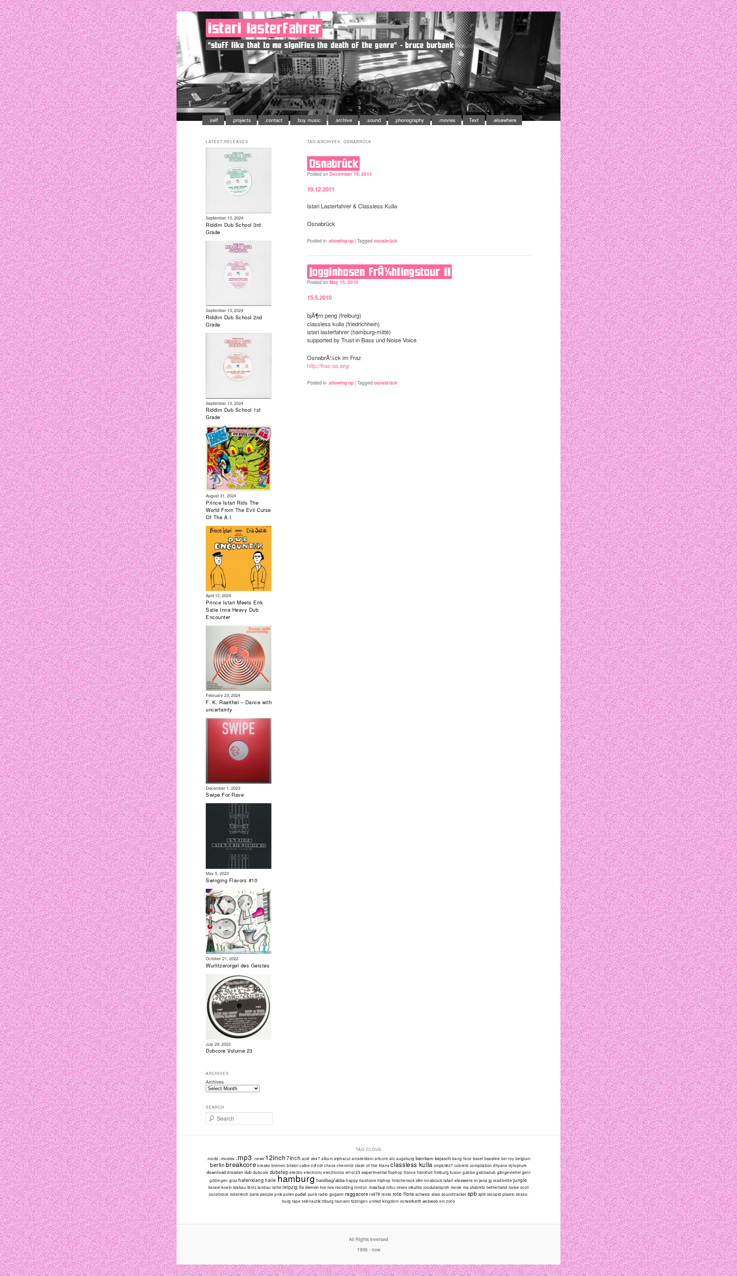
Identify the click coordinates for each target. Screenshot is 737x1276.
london (360, 1187)
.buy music (308, 120)
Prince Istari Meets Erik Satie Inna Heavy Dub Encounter (234, 610)
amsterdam (362, 1158)
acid (306, 1158)
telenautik (311, 1201)
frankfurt (425, 1172)
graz (233, 1180)
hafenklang (251, 1180)
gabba (469, 1172)
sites (435, 1194)
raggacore (356, 1193)
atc (392, 1158)
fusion (455, 1172)
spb (472, 1193)
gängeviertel (509, 1172)
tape (296, 1201)
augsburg (405, 1158)
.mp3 (244, 1157)
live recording (340, 1187)
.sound (373, 120)
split (482, 1194)
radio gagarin (331, 1194)
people (267, 1194)
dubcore (261, 1172)
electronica (333, 1172)
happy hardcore (361, 1180)
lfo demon (309, 1187)
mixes (402, 1187)
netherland (496, 1187)
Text (474, 120)
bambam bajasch (433, 1158)
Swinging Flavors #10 (231, 880)
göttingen (219, 1180)
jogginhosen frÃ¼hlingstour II (380, 271)
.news (258, 1158)
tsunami (342, 1201)
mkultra (415, 1187)
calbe (304, 1165)
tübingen (359, 1201)
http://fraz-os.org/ (328, 366)
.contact (273, 120)
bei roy (507, 1158)
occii (524, 1187)
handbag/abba (330, 1180)
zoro (450, 1201)
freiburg (441, 1172)
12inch (275, 1157)
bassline (492, 1158)
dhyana (500, 1165)
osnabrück (385, 240)
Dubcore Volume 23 (229, 1050)
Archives (215, 1081)
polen (288, 1194)
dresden (235, 1172)
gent (526, 1172)
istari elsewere (458, 1180)
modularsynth (436, 1187)
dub (248, 1172)
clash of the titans (372, 1165)
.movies (447, 120)
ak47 (316, 1158)
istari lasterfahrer (265, 28)
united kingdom (384, 1201)
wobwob (430, 1201)
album (327, 1158)
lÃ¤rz (251, 1187)
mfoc (390, 1187)
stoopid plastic (501, 1194)
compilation (481, 1165)
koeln (226, 1187)
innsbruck (433, 1180)
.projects (241, 120)
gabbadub (486, 1172)
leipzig (290, 1187)
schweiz (422, 1194)
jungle (520, 1180)
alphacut (342, 1158)
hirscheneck (403, 1180)
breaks (263, 1165)
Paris (254, 1194)
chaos (329, 1165)
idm (419, 1180)
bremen (278, 1165)
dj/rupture (518, 1165)
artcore (381, 1158)
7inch (293, 1158)
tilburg (328, 1201)
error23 (352, 1172)
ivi (476, 1180)
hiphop (383, 1180)
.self (213, 120)
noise (514, 1187)
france (410, 1172)
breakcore (241, 1164)
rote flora (403, 1193)
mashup (377, 1187)
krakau (239, 1187)
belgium (523, 1158)
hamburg (296, 1178)
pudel (300, 1194)
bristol (292, 1165)
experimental (374, 1172)
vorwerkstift (410, 1201)
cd (313, 1165)
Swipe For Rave (225, 794)
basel (478, 1158)
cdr (320, 1165)
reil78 (374, 1194)
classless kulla (411, 1164)
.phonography (409, 120)
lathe (276, 1187)
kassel (214, 1187)
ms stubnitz (474, 1187)
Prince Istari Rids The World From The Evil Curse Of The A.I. (238, 510)
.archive (343, 120)
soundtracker (453, 1194)
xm (442, 1201)
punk (312, 1194)
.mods (212, 1158)
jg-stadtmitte (500, 1180)
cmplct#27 (443, 1165)
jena (483, 1180)
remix (387, 1194)
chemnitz (345, 1165)
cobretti (461, 1165)
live (323, 1187)
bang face (462, 1158)
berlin (217, 1165)
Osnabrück (334, 163)
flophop (395, 1172)
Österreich (239, 1194)
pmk (278, 1194)
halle (270, 1180)
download (216, 1172)
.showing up (341, 240)
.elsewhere (504, 120)
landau (264, 1187)
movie (456, 1187)
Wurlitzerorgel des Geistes (238, 965)
